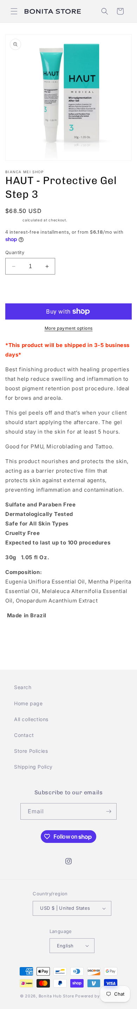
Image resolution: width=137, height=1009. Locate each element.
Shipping (13, 220)
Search (23, 687)
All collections (31, 719)
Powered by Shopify (96, 996)
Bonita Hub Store (56, 996)
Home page (28, 703)
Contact (24, 735)
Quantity (14, 252)
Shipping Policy (33, 767)
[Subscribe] (108, 811)
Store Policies (31, 751)
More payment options (69, 328)
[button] (14, 11)
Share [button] (20, 637)
